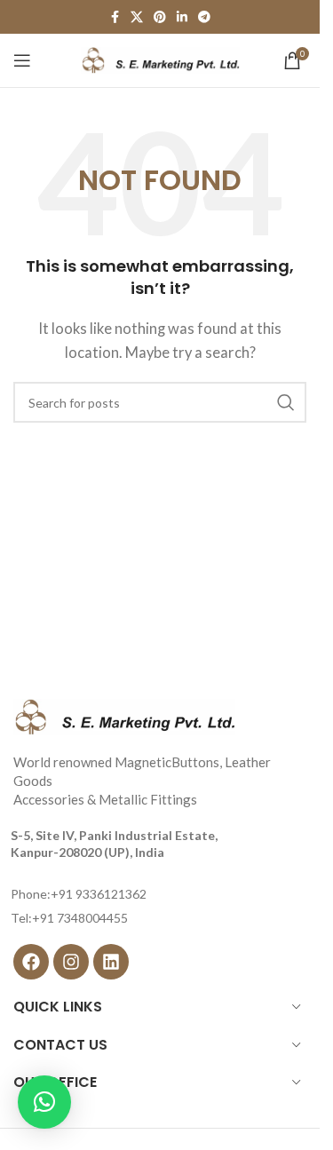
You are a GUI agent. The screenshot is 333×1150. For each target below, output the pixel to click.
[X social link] (136, 17)
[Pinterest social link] (159, 17)
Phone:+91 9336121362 (79, 893)
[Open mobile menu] (22, 60)
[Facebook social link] (114, 17)
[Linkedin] (111, 961)
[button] (44, 1102)
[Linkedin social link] (182, 17)
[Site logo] (160, 59)
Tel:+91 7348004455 (69, 917)
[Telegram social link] (204, 17)
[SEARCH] (286, 402)
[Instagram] (71, 961)
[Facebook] (31, 961)
